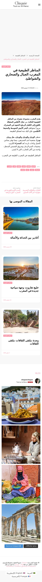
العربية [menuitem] (30, 573)
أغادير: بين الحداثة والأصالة (24, 237)
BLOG (37, 373)
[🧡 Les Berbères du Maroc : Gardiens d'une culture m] (21, 444)
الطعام (18, 166)
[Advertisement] (21, 31)
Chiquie (21, 3)
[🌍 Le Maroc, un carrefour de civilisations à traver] (21, 523)
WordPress (10, 566)
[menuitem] (31, 573)
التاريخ (33, 166)
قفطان (22, 170)
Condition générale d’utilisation (25, 566)
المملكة (37, 170)
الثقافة (28, 166)
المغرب (9, 166)
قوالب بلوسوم (19, 564)
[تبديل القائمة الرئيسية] (39, 4)
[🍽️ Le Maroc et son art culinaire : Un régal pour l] (21, 405)
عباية (27, 170)
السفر (23, 166)
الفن (14, 166)
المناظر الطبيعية (6, 66)
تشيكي (32, 170)
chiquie (31, 88)
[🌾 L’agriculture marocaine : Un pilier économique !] (21, 484)
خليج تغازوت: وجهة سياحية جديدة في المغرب (24, 289)
